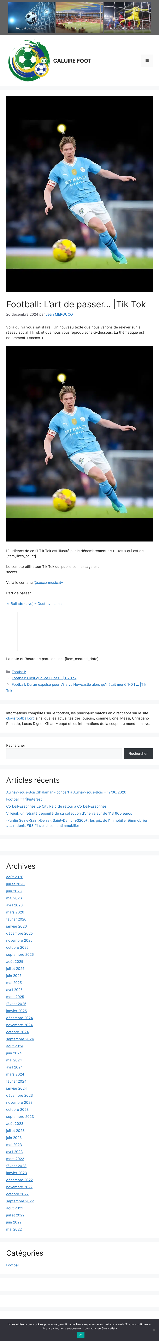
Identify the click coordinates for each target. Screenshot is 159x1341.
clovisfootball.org (20, 718)
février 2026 (16, 919)
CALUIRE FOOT (72, 61)
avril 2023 (14, 1152)
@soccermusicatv (48, 582)
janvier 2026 (16, 926)
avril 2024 (14, 1067)
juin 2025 (14, 976)
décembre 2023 (19, 1095)
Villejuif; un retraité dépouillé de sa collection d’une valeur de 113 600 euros (69, 813)
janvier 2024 (16, 1088)
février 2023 (16, 1166)
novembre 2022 (19, 1187)
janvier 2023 (16, 1173)
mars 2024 (15, 1074)
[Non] (154, 1330)
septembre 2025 (20, 954)
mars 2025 (15, 997)
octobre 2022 (17, 1194)
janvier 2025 (16, 1011)
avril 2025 (14, 990)
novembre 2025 (19, 940)
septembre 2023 (20, 1116)
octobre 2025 (17, 947)
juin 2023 (14, 1138)
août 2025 (14, 961)
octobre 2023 (17, 1109)
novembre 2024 (19, 1025)
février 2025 (16, 1004)
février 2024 (16, 1081)
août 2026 (14, 877)
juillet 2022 (15, 1215)
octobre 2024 (17, 1032)
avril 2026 (14, 905)
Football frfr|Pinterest (24, 799)
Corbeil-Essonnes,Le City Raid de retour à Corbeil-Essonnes (56, 806)
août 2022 (14, 1208)
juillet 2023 (15, 1131)
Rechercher (15, 745)
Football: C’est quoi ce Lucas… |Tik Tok (44, 678)
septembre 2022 (20, 1201)
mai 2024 (14, 1060)
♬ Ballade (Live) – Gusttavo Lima (34, 604)
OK (81, 1334)
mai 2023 (14, 1145)
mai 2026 (14, 898)
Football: (19, 672)
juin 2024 (14, 1053)
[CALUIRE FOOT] (28, 60)
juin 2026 (14, 891)
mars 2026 (15, 912)
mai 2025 (14, 983)
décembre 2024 (19, 1018)
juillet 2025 (15, 969)
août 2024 (14, 1046)
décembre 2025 (19, 933)
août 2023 (14, 1124)
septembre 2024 (20, 1039)
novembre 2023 (19, 1102)
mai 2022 (14, 1229)
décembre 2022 (19, 1180)
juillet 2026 (15, 884)
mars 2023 (15, 1159)
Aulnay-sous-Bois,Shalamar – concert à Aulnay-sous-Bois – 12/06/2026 (66, 792)
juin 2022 (14, 1222)
